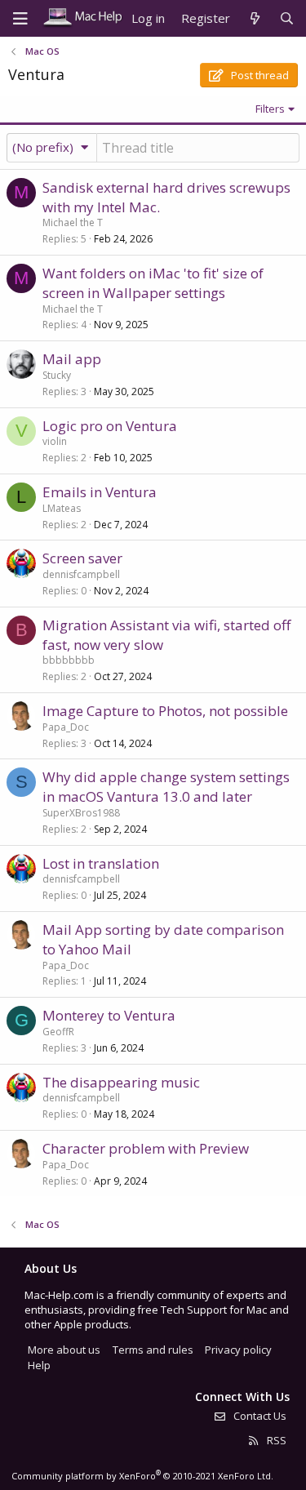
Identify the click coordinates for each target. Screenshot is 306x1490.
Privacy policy (238, 1349)
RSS (275, 1440)
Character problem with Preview (145, 1148)
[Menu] (20, 19)
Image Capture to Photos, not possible (165, 710)
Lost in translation (100, 863)
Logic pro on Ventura (109, 425)
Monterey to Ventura (108, 1015)
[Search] (287, 18)
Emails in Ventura (99, 492)
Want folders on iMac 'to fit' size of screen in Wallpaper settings (153, 283)
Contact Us (258, 1415)
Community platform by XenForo (142, 1476)
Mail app (71, 358)
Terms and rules (153, 1349)
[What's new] (254, 18)
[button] (51, 147)
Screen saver (82, 558)
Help (39, 1365)
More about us (64, 1349)
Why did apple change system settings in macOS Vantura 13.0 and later (166, 786)
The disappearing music (121, 1082)
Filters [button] (270, 108)
